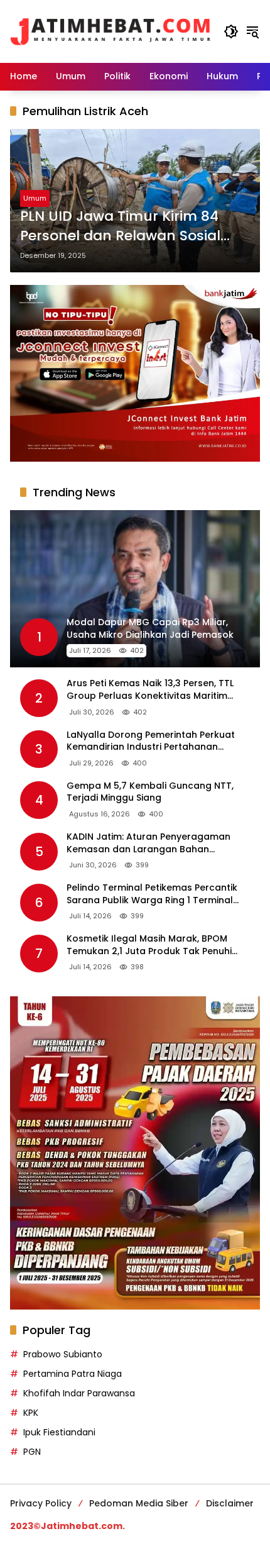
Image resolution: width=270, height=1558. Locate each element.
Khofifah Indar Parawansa (79, 1393)
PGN (32, 1451)
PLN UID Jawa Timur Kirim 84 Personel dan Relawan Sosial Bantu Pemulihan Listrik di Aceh (130, 226)
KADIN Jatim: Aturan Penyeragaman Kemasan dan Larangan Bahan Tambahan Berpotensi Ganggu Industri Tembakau (157, 843)
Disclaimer (230, 1503)
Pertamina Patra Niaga (72, 1373)
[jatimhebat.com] (110, 31)
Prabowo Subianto (62, 1354)
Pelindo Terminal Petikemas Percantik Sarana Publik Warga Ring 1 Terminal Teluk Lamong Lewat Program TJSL (152, 894)
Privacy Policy (41, 1503)
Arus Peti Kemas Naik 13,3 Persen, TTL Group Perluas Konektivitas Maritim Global (150, 689)
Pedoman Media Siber (138, 1503)
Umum (34, 198)
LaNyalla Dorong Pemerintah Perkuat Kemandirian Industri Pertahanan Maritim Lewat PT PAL (151, 741)
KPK (30, 1412)
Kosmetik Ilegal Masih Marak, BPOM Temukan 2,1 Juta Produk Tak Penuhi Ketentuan (149, 945)
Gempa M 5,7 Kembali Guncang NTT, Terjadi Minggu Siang (150, 792)
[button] (231, 31)
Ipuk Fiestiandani (59, 1432)
